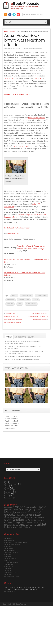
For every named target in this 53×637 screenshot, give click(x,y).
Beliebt (31, 337)
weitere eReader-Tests (11, 576)
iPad (20, 517)
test (6, 527)
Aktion (10, 507)
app (36, 507)
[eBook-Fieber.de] (21, 10)
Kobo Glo (7, 560)
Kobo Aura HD (8, 564)
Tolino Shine (8, 566)
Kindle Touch (8, 574)
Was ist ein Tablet (11, 426)
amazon (19, 507)
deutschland (41, 295)
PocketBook (24, 300)
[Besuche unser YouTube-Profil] (18, 14)
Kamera (41, 517)
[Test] (15, 387)
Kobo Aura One (9, 540)
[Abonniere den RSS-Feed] (5, 14)
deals (22, 509)
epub (25, 514)
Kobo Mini (7, 568)
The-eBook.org (13, 233)
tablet (41, 524)
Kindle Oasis (8, 538)
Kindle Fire (26, 520)
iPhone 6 (34, 517)
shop (16, 525)
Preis (36, 300)
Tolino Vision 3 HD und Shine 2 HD (15, 542)
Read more (11, 591)
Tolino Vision (8, 554)
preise (22, 522)
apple (42, 507)
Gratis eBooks (10, 428)
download (20, 512)
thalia (10, 527)
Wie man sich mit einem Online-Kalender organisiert (22, 359)
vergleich (15, 527)
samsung (9, 525)
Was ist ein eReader (12, 423)
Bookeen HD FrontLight (12, 562)
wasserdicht (31, 304)
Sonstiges (7, 494)
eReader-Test (8, 490)
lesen (10, 522)
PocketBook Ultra (9, 550)
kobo (6, 522)
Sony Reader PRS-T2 (10, 572)
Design (28, 509)
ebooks (9, 515)
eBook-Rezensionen (10, 484)
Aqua (14, 295)
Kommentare (20, 337)
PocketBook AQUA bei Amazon (17, 94)
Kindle (17, 519)
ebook (37, 512)
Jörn (17, 48)
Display (10, 512)
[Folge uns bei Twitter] (14, 14)
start (19, 304)
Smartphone (8, 492)
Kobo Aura (7, 556)
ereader (10, 300)
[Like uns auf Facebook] (10, 14)
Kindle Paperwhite (38, 520)
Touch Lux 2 (9, 78)
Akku (6, 507)
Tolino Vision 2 (9, 546)
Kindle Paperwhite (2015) (12, 544)
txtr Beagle (7, 570)
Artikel (9, 337)
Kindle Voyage (8, 548)
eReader (39, 48)
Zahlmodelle (8, 498)
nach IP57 (39, 78)
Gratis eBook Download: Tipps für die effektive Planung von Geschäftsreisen (38, 316)
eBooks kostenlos (11, 419)
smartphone (27, 524)
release (29, 522)
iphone (27, 517)
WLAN (27, 527)
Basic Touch (26, 295)
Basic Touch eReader (36, 118)
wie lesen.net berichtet (23, 146)
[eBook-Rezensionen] (15, 403)
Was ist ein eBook (11, 421)
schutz (10, 304)
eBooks (6, 486)
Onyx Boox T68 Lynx (11, 552)
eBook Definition (11, 416)
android (30, 507)
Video (21, 527)
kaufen (7, 520)
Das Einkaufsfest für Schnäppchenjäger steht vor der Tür (23, 356)
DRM (5, 482)
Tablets (6, 496)
